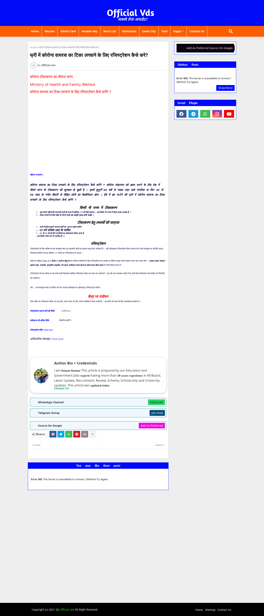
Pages (177, 31)
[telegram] (193, 114)
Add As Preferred (152, 425)
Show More (225, 88)
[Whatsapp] (68, 434)
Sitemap (210, 610)
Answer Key (89, 31)
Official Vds (67, 609)
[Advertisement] (98, 138)
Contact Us (197, 31)
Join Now (157, 413)
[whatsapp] (205, 114)
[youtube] (229, 114)
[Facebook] (52, 434)
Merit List (109, 31)
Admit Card (68, 31)
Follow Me (156, 402)
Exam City (149, 31)
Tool (164, 31)
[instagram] (217, 114)
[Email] (84, 434)
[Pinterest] (76, 434)
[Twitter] (60, 434)
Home (35, 31)
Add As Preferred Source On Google (210, 48)
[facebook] (181, 114)
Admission (129, 31)
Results (50, 31)
